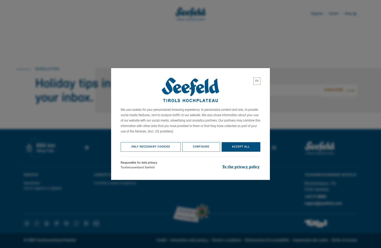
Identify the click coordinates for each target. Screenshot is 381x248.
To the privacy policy (241, 167)
